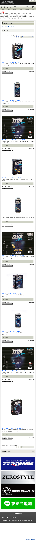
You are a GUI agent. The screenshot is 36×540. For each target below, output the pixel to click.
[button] (18, 451)
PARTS (7, 26)
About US (14, 517)
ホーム (3, 26)
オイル (12, 26)
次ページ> (24, 36)
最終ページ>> (31, 36)
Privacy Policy (6, 517)
